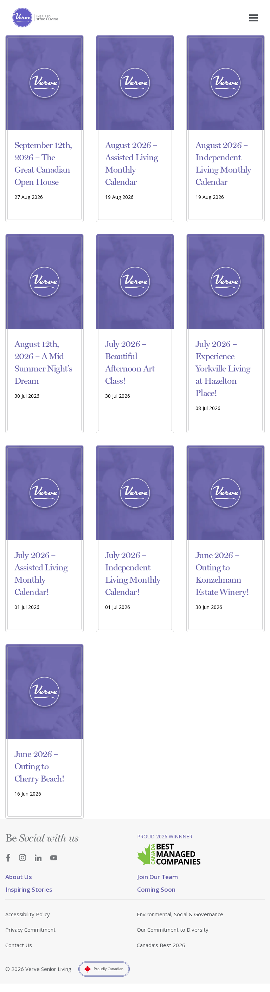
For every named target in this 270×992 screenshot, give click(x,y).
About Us (18, 877)
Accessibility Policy (27, 914)
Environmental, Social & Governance (180, 914)
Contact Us (18, 945)
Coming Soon (156, 889)
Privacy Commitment (30, 929)
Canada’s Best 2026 (161, 945)
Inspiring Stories (28, 889)
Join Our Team (157, 877)
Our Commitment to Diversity (172, 929)
